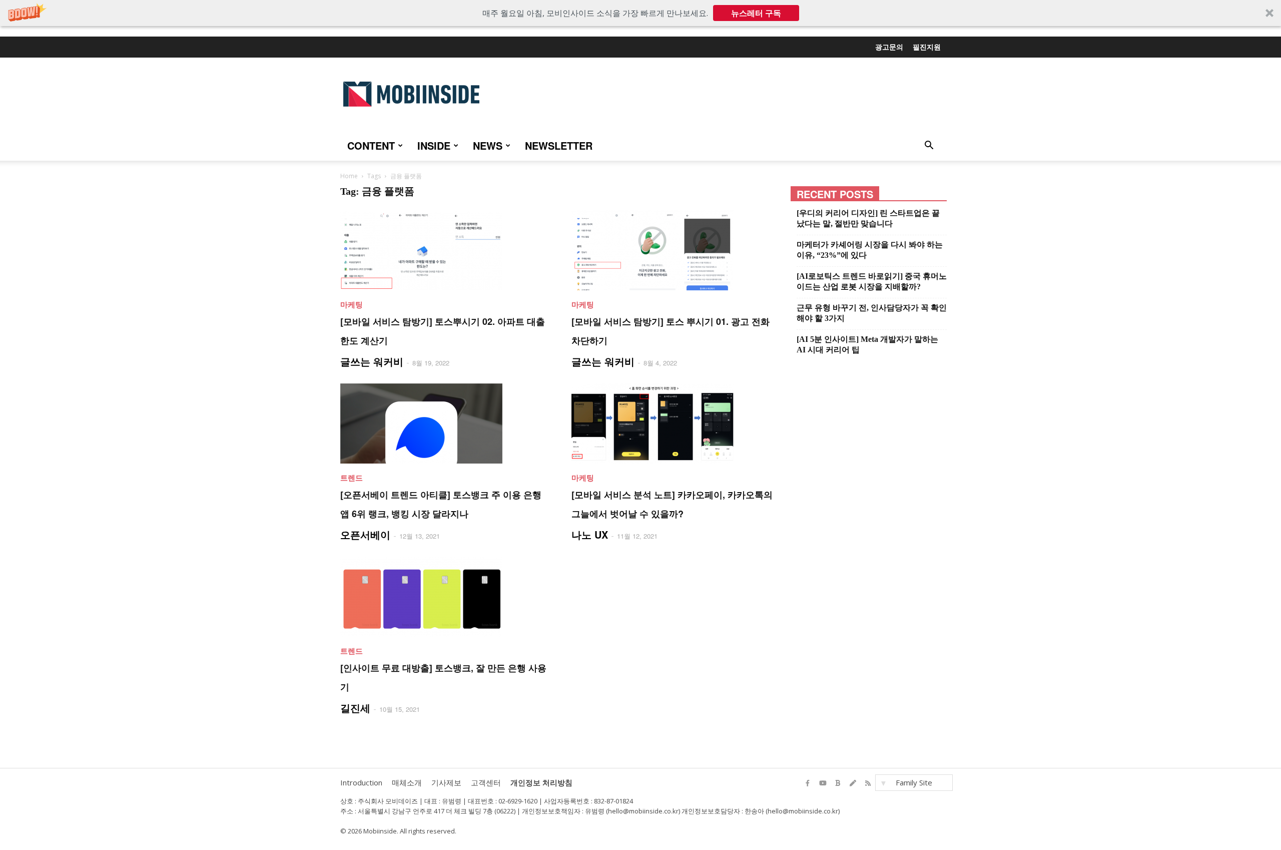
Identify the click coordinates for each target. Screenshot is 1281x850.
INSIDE (433, 145)
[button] (640, 13)
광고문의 (889, 47)
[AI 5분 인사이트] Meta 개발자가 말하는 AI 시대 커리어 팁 (867, 344)
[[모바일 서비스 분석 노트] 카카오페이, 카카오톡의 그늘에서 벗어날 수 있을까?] (675, 423)
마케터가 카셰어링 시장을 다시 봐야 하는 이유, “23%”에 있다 (870, 249)
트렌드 (351, 477)
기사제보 (446, 782)
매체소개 (407, 782)
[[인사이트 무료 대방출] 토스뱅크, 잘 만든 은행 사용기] (443, 597)
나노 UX (589, 534)
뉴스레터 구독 (756, 13)
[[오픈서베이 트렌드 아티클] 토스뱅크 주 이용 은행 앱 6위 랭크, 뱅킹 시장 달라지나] (443, 423)
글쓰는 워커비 (371, 361)
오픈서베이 (365, 534)
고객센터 (486, 782)
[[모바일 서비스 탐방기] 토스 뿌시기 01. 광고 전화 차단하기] (675, 250)
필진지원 (927, 47)
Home (349, 176)
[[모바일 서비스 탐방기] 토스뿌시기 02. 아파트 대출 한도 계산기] (443, 250)
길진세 (355, 707)
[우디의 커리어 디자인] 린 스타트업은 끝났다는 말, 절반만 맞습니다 (868, 218)
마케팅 (351, 304)
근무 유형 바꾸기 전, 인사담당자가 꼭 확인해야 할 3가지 (872, 312)
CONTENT (371, 145)
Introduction (361, 782)
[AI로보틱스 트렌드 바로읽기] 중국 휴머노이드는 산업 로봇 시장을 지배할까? (872, 281)
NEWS (487, 145)
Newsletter (558, 145)
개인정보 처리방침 (541, 782)
